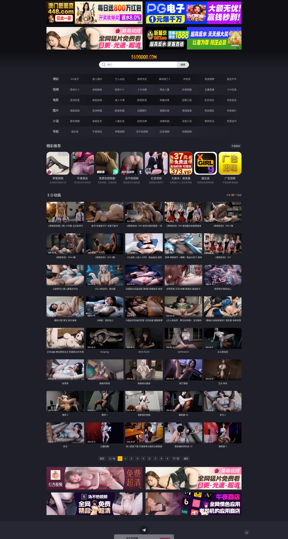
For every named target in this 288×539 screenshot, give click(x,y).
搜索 (183, 64)
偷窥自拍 (75, 110)
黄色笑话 (209, 121)
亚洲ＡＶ (75, 89)
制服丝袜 (164, 100)
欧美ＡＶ (119, 89)
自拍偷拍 (97, 89)
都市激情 (75, 121)
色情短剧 (187, 131)
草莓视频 (119, 131)
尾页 (186, 458)
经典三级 (187, 100)
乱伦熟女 (209, 100)
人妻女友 (119, 121)
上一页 (112, 458)
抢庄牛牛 (232, 79)
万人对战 (119, 79)
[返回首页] (246, 532)
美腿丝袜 (164, 110)
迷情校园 (164, 121)
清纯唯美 (187, 110)
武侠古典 (142, 121)
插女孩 (74, 131)
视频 (56, 89)
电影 (56, 100)
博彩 (56, 79)
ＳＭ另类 (232, 89)
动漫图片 (142, 110)
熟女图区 (209, 110)
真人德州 (97, 79)
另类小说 (187, 121)
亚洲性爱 (75, 100)
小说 (56, 121)
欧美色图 (119, 110)
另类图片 (232, 110)
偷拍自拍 (97, 100)
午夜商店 (97, 131)
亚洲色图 (97, 110)
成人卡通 (119, 100)
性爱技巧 (232, 121)
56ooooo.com (144, 57)
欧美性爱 (142, 100)
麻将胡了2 (164, 79)
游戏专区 (142, 79)
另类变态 (232, 100)
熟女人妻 (164, 89)
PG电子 (75, 79)
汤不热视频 (142, 131)
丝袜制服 (187, 89)
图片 (56, 110)
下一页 (176, 458)
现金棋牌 (209, 79)
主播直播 (209, 89)
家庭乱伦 (97, 121)
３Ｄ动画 (142, 89)
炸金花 (186, 79)
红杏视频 (164, 131)
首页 (102, 458)
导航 (56, 131)
